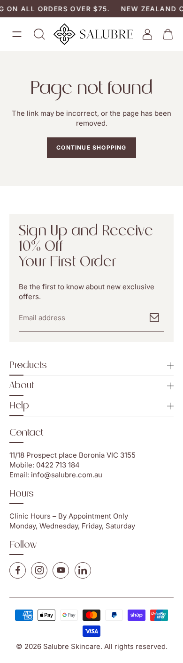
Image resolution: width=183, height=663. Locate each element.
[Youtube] (61, 570)
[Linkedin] (83, 570)
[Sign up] (154, 317)
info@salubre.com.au (66, 474)
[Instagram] (39, 570)
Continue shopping (91, 147)
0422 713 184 (58, 464)
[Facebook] (17, 570)
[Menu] (17, 34)
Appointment (90, 516)
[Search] (39, 34)
